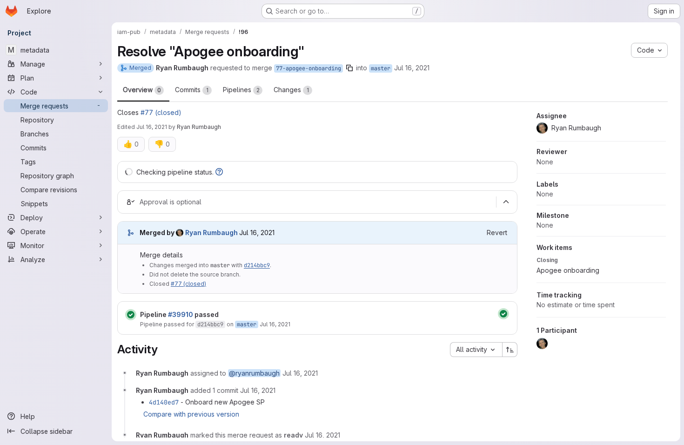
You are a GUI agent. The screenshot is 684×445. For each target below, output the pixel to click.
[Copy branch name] (349, 68)
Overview (142, 90)
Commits (191, 90)
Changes (291, 90)
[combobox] (476, 349)
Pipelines (241, 90)
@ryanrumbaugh (254, 373)
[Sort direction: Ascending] (510, 349)
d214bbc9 (257, 265)
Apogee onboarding (567, 270)
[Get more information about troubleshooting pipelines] (219, 172)
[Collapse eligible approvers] (505, 202)
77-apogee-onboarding (308, 68)
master (380, 68)
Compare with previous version (191, 414)
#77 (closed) (161, 112)
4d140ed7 (164, 402)
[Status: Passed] (130, 314)
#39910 (180, 314)
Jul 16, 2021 (411, 68)
